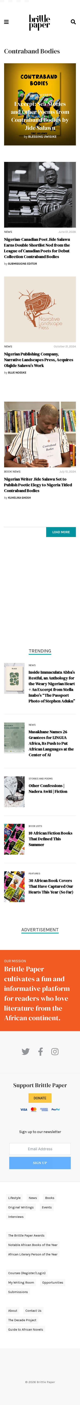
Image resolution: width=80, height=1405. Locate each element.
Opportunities (52, 1282)
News (8, 232)
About (12, 1311)
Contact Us (33, 1311)
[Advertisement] (40, 593)
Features (34, 873)
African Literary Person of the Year (32, 1254)
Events (47, 1207)
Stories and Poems (41, 778)
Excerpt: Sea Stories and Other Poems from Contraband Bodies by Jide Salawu (40, 116)
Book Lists (35, 826)
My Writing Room (21, 1282)
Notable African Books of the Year (32, 1245)
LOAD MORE (61, 532)
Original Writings (21, 1207)
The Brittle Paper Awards (26, 1235)
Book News (12, 471)
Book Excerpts (40, 95)
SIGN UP (40, 1163)
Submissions (18, 1292)
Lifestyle (14, 1198)
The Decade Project (22, 1320)
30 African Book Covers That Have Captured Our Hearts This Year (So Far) (51, 886)
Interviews (16, 1217)
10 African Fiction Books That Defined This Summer (50, 838)
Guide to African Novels (25, 1329)
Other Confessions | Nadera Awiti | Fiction (48, 788)
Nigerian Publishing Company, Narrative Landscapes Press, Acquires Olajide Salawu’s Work (38, 359)
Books (49, 1198)
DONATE (40, 1098)
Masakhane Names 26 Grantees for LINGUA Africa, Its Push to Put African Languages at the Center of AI (51, 743)
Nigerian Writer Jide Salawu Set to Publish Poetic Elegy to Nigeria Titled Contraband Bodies (38, 484)
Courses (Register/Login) (27, 1273)
